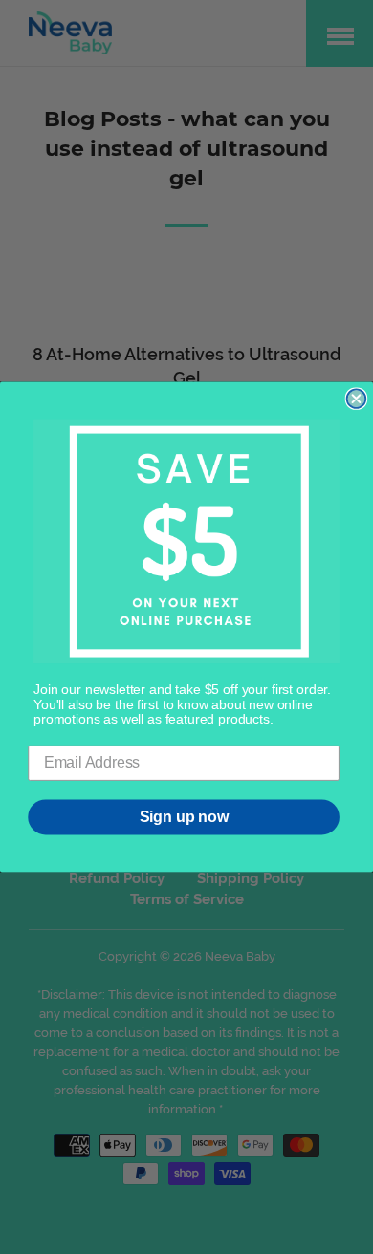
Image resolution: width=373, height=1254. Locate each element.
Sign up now (184, 817)
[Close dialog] (356, 398)
